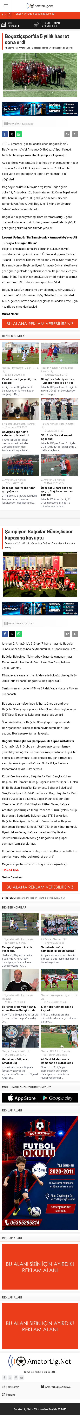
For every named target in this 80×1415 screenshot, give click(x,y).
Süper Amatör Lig (20, 1051)
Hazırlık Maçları (49, 367)
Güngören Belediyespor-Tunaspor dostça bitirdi (57, 380)
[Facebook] (4, 1377)
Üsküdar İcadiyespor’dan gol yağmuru (18, 489)
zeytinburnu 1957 (56, 897)
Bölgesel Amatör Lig (13, 939)
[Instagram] (16, 1377)
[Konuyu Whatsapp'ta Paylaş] (19, 134)
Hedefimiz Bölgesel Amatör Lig (15, 1060)
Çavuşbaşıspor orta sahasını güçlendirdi (15, 433)
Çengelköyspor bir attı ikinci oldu (17, 948)
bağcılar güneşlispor (26, 897)
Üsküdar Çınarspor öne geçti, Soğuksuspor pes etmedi (57, 491)
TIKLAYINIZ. (10, 869)
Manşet (6, 367)
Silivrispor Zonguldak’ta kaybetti (57, 1008)
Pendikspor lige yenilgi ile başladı (19, 380)
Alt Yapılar (46, 939)
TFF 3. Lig (55, 1051)
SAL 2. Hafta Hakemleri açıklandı (56, 436)
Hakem (45, 423)
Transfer (30, 423)
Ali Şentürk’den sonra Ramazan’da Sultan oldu (57, 1060)
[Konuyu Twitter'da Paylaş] (12, 134)
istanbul (42, 897)
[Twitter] (10, 1377)
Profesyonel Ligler (21, 367)
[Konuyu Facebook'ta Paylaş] (5, 134)
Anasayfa (9, 47)
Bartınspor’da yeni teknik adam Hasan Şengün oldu (19, 1008)
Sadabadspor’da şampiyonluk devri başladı (58, 948)
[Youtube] (21, 1377)
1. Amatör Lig (9, 423)
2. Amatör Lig (23, 47)
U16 (64, 939)
